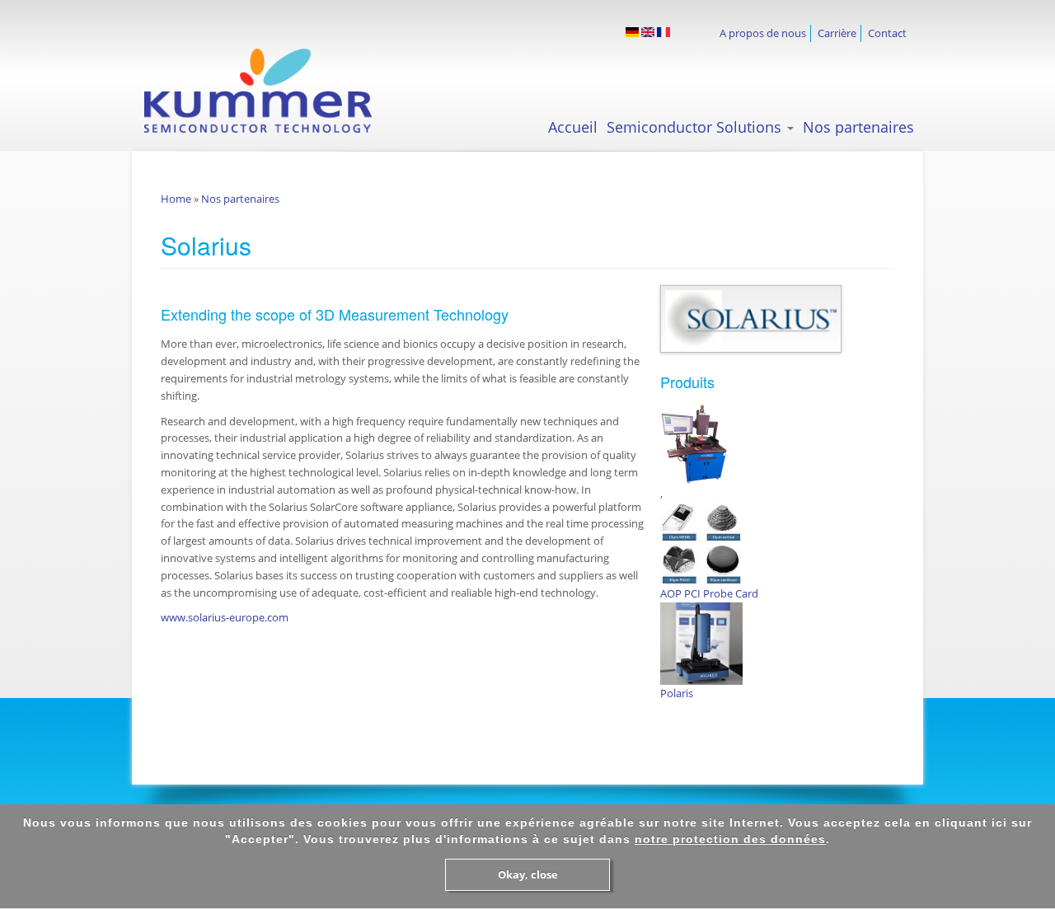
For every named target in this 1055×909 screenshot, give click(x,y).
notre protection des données (730, 839)
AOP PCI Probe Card (709, 593)
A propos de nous (763, 33)
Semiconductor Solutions (696, 127)
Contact (887, 33)
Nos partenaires (858, 127)
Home (176, 198)
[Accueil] (272, 91)
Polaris (676, 693)
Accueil (573, 127)
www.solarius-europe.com (224, 617)
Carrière (837, 33)
